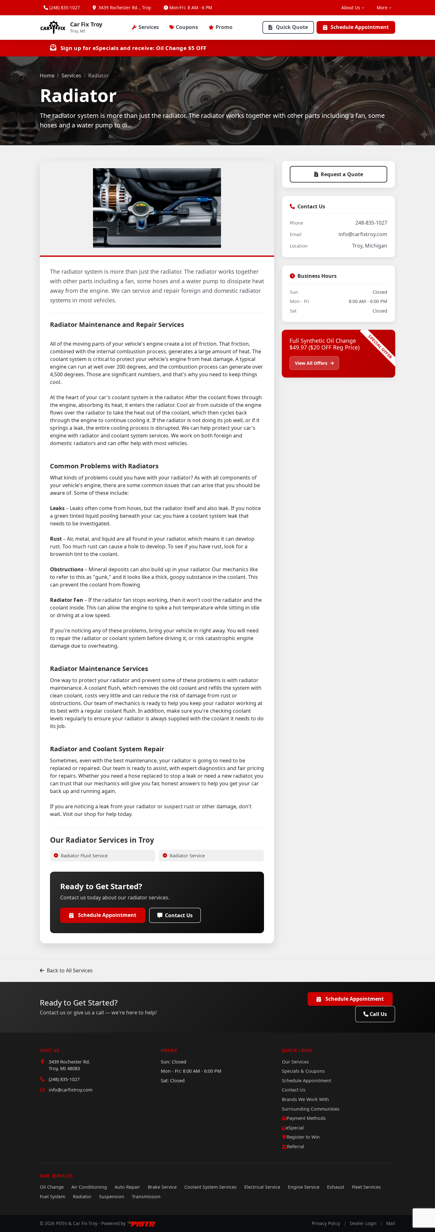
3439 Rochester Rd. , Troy (124, 7)
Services (149, 27)
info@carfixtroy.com (363, 234)
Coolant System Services (210, 1187)
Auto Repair (127, 1187)
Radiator (82, 1196)
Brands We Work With (305, 1099)
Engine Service (303, 1187)
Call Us (378, 1014)
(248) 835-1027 (64, 7)
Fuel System (52, 1196)
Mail (390, 1223)
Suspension (111, 1196)
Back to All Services (70, 970)
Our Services (295, 1062)
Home (47, 75)
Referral (295, 1146)
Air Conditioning (89, 1187)
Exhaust (335, 1187)
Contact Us (179, 915)
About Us (350, 7)
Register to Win (303, 1137)
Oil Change (52, 1187)
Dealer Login (363, 1223)
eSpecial (295, 1128)
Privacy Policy (326, 1223)
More (382, 7)
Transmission (146, 1196)
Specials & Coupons (303, 1071)
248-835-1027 (371, 222)
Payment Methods (306, 1118)
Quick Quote (292, 27)
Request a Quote (342, 174)
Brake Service (162, 1187)
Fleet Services (366, 1187)
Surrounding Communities (310, 1109)
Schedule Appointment (360, 27)
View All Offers (312, 363)
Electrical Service (262, 1187)
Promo (224, 27)
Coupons (187, 27)
